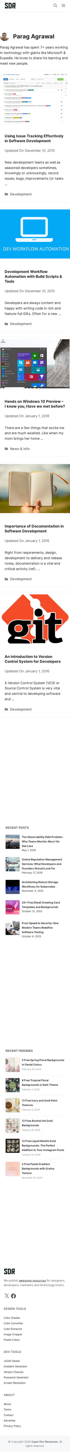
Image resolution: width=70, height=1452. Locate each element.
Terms (7, 1409)
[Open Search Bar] (55, 5)
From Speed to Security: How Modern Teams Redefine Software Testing (40, 927)
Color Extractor (13, 1328)
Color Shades (12, 1317)
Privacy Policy (12, 1425)
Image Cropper (13, 1334)
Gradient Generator (15, 1366)
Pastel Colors (12, 1339)
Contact (8, 1415)
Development (21, 194)
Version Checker (14, 1372)
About (7, 1404)
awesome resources (32, 1280)
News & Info (20, 449)
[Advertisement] (35, 19)
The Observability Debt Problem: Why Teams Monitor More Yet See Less (42, 841)
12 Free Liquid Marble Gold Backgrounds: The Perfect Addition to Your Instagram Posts (43, 1145)
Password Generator (16, 1377)
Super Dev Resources (44, 1441)
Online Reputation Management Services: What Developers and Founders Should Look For (42, 864)
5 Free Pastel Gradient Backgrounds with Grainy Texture (38, 1168)
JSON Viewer (12, 1360)
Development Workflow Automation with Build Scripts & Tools (33, 276)
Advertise (9, 1420)
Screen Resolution (15, 1382)
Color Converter (13, 1323)
